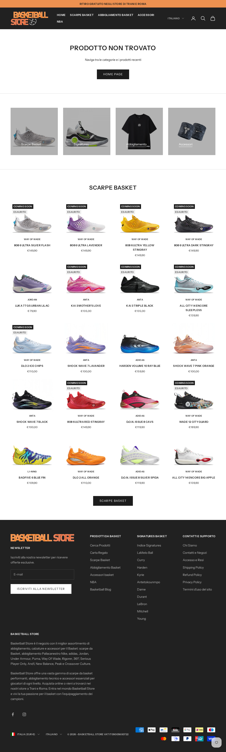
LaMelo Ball (145, 553)
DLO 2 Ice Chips (32, 365)
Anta (86, 299)
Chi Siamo (190, 545)
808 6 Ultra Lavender (86, 245)
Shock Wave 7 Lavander (86, 365)
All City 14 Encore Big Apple (193, 477)
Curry (141, 560)
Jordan (32, 299)
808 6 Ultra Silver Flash (32, 245)
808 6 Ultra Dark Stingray (194, 245)
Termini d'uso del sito (197, 589)
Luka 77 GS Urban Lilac (32, 305)
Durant (142, 597)
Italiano (174, 18)
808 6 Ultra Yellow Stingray (139, 247)
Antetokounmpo (148, 582)
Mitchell (142, 611)
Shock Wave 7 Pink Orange (194, 365)
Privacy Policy (192, 582)
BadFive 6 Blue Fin (32, 477)
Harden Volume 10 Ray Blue (140, 365)
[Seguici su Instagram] (24, 714)
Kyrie (140, 575)
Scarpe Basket (82, 15)
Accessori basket (102, 575)
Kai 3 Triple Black (139, 305)
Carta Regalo (99, 553)
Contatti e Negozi (195, 553)
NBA (60, 21)
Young (141, 619)
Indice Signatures (149, 545)
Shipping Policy (193, 567)
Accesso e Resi (193, 560)
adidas (140, 360)
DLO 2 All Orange (86, 477)
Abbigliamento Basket (115, 15)
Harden (142, 567)
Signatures (81, 144)
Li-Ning (32, 471)
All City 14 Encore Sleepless (194, 308)
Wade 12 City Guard (193, 421)
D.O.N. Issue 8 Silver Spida (140, 477)
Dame (141, 589)
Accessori (146, 15)
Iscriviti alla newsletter (41, 588)
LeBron (142, 604)
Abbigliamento (136, 144)
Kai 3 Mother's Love (86, 305)
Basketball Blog (100, 589)
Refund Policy (192, 575)
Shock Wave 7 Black (32, 421)
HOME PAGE (113, 74)
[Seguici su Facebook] (13, 714)
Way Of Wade (32, 239)
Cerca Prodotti (100, 545)
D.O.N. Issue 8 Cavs (140, 421)
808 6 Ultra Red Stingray (86, 421)
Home (61, 15)
